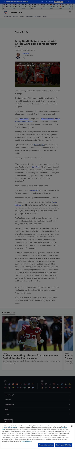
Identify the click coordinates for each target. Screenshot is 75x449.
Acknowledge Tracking (46, 445)
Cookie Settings (26, 441)
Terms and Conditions (10, 427)
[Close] (72, 426)
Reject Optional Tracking (63, 445)
